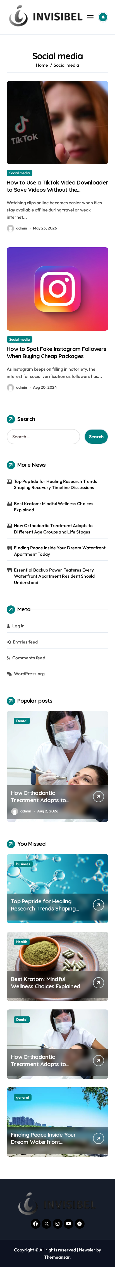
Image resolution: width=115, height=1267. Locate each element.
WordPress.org (29, 673)
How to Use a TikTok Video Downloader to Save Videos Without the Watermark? (57, 189)
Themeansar (57, 1257)
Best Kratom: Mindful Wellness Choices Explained (53, 506)
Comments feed (28, 657)
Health (21, 941)
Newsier (87, 1250)
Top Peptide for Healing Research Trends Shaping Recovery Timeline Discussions (55, 484)
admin (21, 228)
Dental (21, 721)
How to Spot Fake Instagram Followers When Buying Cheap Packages (56, 352)
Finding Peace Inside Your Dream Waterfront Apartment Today (60, 551)
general (22, 1097)
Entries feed (25, 642)
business (23, 864)
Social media (19, 173)
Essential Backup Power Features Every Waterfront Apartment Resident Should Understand (54, 576)
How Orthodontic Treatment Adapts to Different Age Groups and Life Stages (53, 528)
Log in (18, 625)
